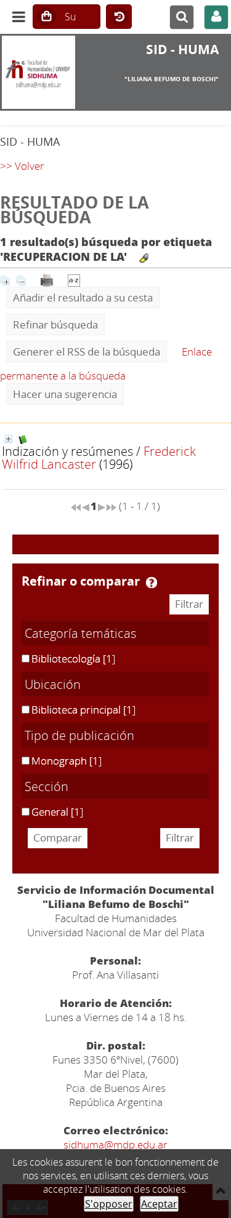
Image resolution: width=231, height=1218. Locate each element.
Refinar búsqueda (55, 324)
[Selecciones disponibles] (74, 279)
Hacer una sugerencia (65, 394)
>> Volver (22, 166)
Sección (46, 786)
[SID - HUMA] (38, 72)
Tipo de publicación (79, 735)
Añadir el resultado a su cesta (83, 297)
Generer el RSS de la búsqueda (86, 351)
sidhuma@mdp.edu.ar (115, 1144)
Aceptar (159, 1204)
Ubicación (53, 684)
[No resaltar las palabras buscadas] (143, 258)
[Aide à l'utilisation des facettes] (151, 582)
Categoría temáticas (80, 633)
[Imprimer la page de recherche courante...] (47, 279)
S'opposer (108, 1204)
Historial (119, 17)
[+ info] (8, 439)
